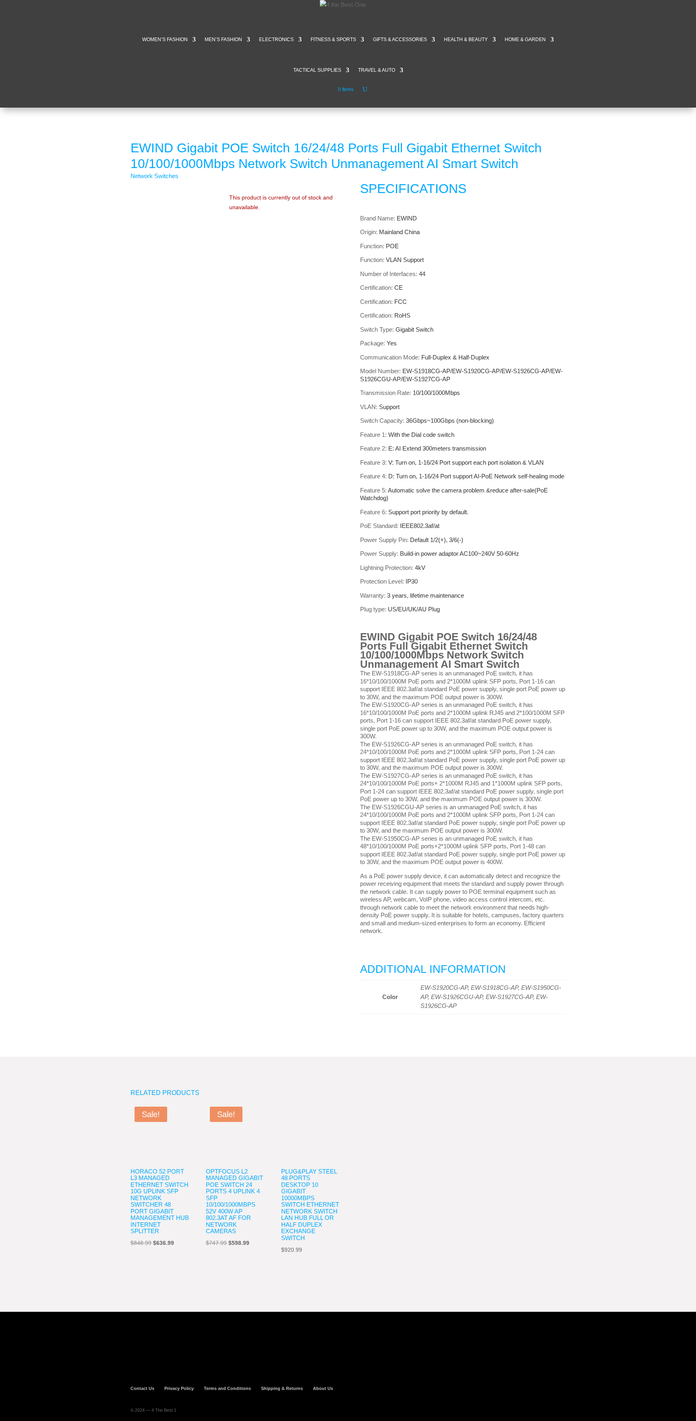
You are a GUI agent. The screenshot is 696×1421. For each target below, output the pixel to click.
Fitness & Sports (333, 39)
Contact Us (142, 1388)
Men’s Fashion (223, 39)
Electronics (276, 39)
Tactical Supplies (317, 70)
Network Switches (154, 175)
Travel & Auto (376, 70)
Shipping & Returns (282, 1388)
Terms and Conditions (227, 1388)
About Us (323, 1388)
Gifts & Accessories (400, 39)
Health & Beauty (466, 39)
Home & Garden (525, 39)
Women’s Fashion (165, 39)
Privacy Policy (179, 1388)
